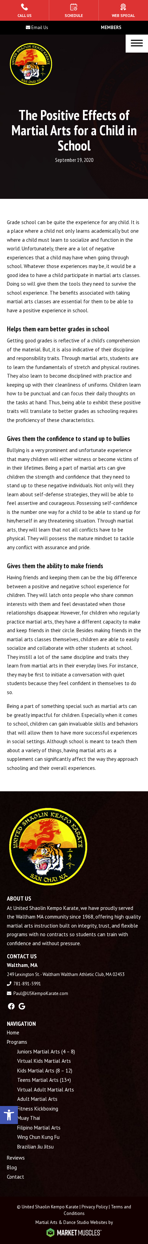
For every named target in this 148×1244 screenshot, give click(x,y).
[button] (9, 1115)
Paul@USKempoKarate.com (40, 993)
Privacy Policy (95, 1207)
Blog (12, 1167)
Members (111, 27)
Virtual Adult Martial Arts (45, 1089)
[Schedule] (73, 10)
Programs (17, 1042)
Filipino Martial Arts (39, 1127)
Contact (15, 1176)
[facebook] (11, 1006)
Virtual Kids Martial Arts (44, 1061)
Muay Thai (28, 1118)
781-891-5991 (27, 984)
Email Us (39, 27)
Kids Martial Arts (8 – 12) (44, 1070)
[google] (22, 1006)
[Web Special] (123, 10)
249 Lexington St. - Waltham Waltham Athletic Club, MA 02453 (66, 974)
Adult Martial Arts (37, 1099)
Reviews (16, 1157)
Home (13, 1032)
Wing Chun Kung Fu (39, 1137)
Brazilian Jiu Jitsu (35, 1146)
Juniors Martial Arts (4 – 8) (46, 1051)
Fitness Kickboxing (37, 1108)
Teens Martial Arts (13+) (44, 1080)
